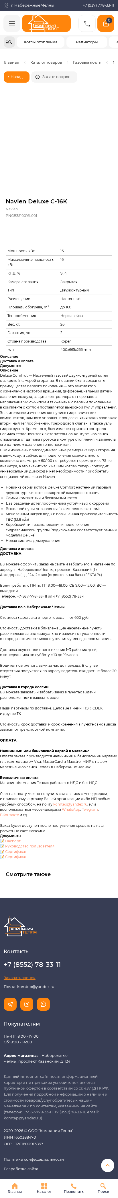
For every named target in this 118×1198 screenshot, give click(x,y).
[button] (54, 77)
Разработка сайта (21, 1169)
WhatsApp (71, 809)
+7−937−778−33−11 (32, 596)
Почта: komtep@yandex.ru (29, 987)
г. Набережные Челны (32, 5)
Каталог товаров (46, 62)
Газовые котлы (87, 62)
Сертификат (16, 851)
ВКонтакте (10, 815)
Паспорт (13, 841)
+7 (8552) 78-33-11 (70, 596)
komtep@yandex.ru (70, 804)
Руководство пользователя (29, 846)
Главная (11, 62)
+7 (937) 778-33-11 (98, 5)
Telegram (90, 809)
